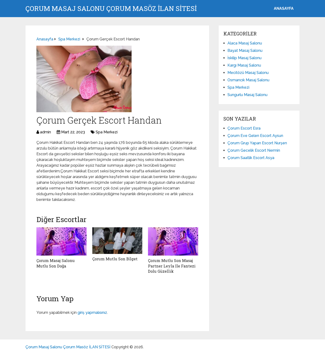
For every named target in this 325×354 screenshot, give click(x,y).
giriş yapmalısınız (92, 312)
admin (45, 132)
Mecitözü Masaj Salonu (248, 72)
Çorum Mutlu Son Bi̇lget (115, 258)
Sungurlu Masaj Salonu (247, 94)
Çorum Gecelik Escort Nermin (253, 150)
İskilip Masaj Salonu (244, 58)
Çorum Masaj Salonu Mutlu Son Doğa (55, 263)
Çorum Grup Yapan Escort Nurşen (257, 143)
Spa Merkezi (107, 132)
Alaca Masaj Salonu (244, 43)
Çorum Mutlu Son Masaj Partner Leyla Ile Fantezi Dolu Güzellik (172, 266)
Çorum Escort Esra (244, 128)
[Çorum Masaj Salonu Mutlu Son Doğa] (61, 241)
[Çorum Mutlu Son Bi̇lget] (117, 240)
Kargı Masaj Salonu (244, 65)
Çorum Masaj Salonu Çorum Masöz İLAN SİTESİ (111, 8)
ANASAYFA (284, 8)
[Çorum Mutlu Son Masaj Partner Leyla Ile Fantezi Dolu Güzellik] (173, 241)
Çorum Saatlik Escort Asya (250, 157)
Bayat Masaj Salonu (244, 50)
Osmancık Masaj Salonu (248, 80)
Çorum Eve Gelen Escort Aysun (255, 135)
